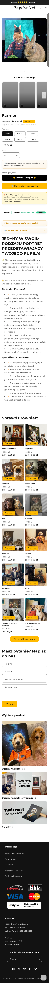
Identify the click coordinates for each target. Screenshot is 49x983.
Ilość (4, 150)
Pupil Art (12, 978)
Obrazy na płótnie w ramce (18, 798)
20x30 (7, 134)
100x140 (8, 145)
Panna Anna (30, 483)
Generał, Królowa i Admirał (10, 624)
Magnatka (29, 448)
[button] (3, 8)
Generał (28, 553)
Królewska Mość (9, 448)
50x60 (8, 139)
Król (3, 518)
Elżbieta (28, 518)
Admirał (5, 483)
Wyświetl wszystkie (24, 639)
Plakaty (6, 827)
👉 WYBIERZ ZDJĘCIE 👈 (24, 178)
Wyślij (9, 704)
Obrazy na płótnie (12, 769)
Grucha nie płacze (32, 623)
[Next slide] (44, 95)
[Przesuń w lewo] (19, 71)
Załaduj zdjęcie (9, 173)
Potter (27, 588)
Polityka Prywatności (15, 853)
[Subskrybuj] (39, 959)
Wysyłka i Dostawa (14, 870)
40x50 (32, 134)
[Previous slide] (4, 95)
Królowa (5, 553)
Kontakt (9, 865)
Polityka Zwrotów (13, 876)
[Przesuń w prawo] (30, 71)
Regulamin (10, 859)
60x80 (20, 139)
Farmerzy (6, 588)
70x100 (33, 139)
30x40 (20, 134)
